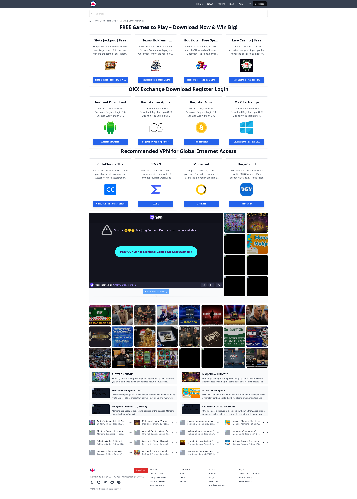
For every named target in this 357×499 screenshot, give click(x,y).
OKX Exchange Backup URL (247, 102)
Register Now (201, 102)
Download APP (156, 473)
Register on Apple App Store (155, 102)
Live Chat (213, 481)
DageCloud (247, 164)
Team (182, 477)
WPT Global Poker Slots (105, 20)
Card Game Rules (217, 485)
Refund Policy (245, 477)
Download (259, 4)
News (210, 3)
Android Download (110, 102)
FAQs (211, 477)
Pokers (221, 3)
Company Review (158, 477)
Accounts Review (158, 481)
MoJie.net (201, 164)
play (235, 228)
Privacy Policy (245, 481)
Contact (212, 473)
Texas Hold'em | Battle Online (156, 40)
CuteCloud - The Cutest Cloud (110, 164)
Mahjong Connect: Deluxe (132, 20)
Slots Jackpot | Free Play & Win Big (110, 40)
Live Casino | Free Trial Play (246, 40)
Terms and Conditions (249, 473)
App (241, 3)
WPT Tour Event (157, 485)
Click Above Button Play (156, 291)
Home (199, 3)
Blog (231, 3)
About (182, 473)
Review (183, 481)
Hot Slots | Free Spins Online (201, 40)
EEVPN (155, 164)
